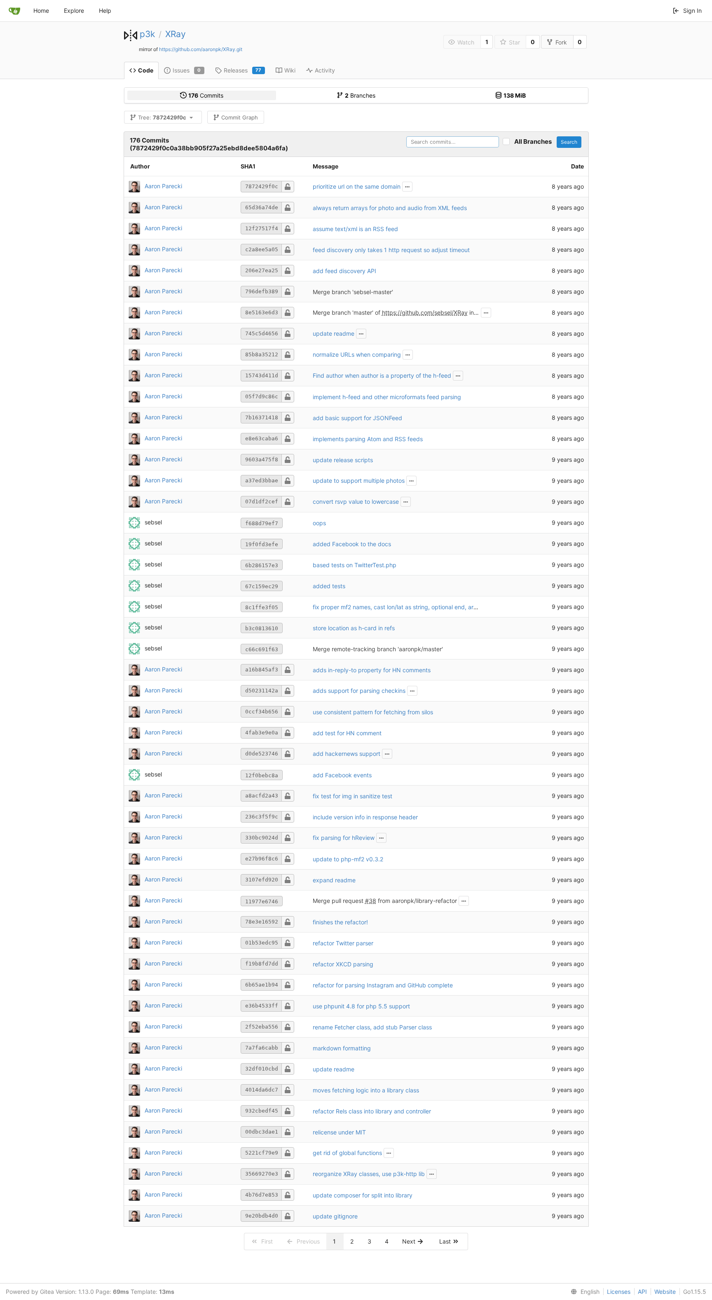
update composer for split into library (362, 1195)
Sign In (692, 10)
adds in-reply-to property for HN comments (372, 669)
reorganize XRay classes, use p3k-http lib (369, 1173)
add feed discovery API (344, 270)
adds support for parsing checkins (359, 690)
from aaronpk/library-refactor (416, 900)
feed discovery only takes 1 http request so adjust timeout (391, 249)
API (642, 1291)
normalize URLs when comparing (357, 354)
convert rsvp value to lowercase (356, 501)
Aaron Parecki (163, 185)
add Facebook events (342, 775)
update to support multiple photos (359, 480)
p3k (147, 34)
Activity (325, 70)
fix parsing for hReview (344, 837)
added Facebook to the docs (352, 543)
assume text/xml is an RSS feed (355, 228)
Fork (561, 42)
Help (105, 10)
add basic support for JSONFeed (357, 417)
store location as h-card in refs (354, 627)
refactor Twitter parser (343, 943)
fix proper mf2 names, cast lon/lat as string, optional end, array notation (409, 606)
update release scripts (343, 459)
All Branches (534, 141)
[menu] (583, 1292)
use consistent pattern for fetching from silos (373, 711)
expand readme (334, 880)
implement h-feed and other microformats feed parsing (387, 396)
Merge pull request (339, 900)
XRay (175, 34)
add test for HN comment (347, 733)
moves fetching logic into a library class (366, 1090)
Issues (187, 70)
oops (319, 522)
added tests (329, 585)
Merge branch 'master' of (347, 312)
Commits (205, 95)
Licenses (618, 1291)
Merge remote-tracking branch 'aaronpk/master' (378, 648)
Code (145, 70)
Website (665, 1291)
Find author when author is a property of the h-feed (382, 375)
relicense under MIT (339, 1132)
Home (41, 10)
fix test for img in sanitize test (352, 796)
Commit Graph (239, 117)
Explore (74, 10)
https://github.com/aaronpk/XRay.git (200, 49)
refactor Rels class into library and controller (372, 1111)
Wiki (289, 70)
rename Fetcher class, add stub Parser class (372, 1027)
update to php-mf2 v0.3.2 (348, 859)
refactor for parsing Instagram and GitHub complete (383, 985)
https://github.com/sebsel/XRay (425, 312)
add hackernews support (346, 753)
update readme (333, 333)
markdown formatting (342, 1048)
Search (569, 142)
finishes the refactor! (340, 922)
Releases (243, 70)
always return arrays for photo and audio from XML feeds (390, 207)
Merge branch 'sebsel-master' (353, 291)
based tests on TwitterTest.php (354, 564)
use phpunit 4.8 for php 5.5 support (361, 1006)
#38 (370, 900)
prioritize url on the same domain (356, 186)
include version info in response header (365, 817)
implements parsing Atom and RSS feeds (368, 438)
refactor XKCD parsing (343, 964)
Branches (360, 95)
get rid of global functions (347, 1152)
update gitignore (335, 1216)
